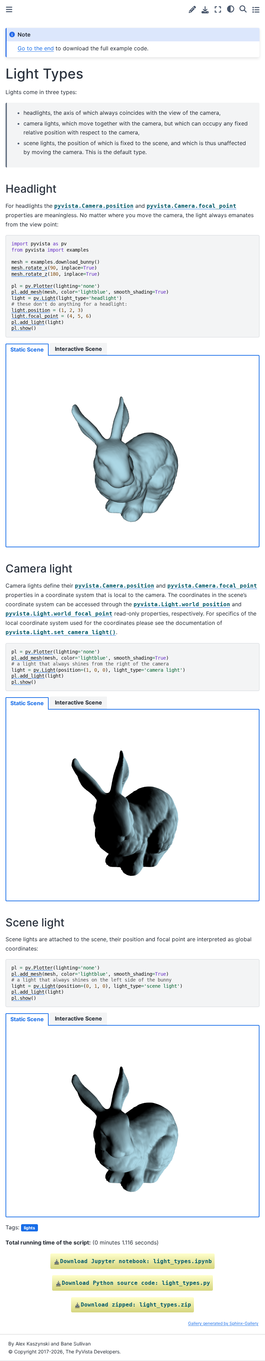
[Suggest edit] (192, 9)
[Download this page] (205, 10)
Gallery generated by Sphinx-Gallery (223, 1323)
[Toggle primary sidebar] (9, 9)
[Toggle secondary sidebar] (255, 9)
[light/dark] (230, 8)
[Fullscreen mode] (218, 9)
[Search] (243, 8)
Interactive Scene (78, 348)
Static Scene (27, 349)
